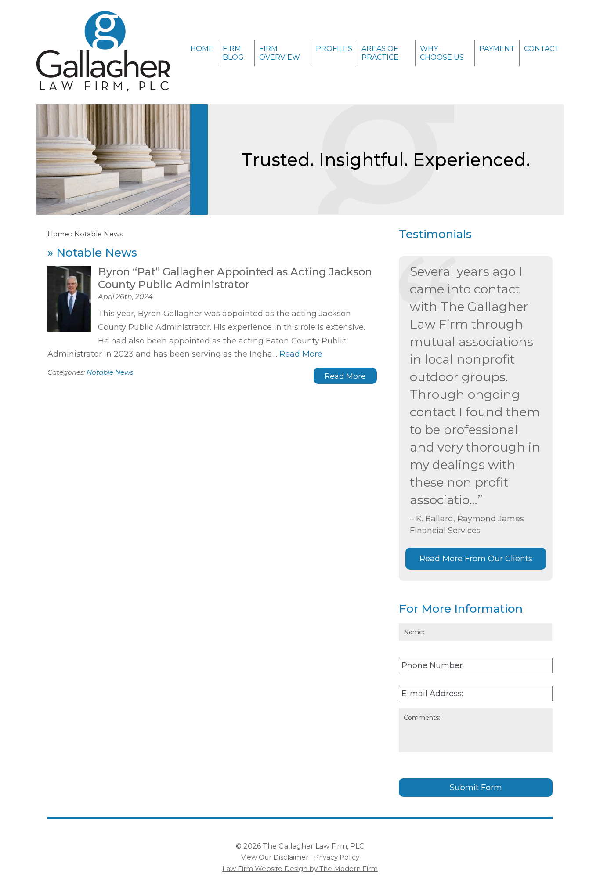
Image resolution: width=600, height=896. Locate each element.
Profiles (334, 48)
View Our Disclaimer (274, 857)
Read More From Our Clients (475, 559)
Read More (300, 354)
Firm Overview (279, 52)
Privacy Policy (336, 857)
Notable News (110, 372)
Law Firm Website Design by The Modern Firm (300, 868)
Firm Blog (233, 52)
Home (201, 48)
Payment (497, 48)
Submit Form (476, 787)
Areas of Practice (379, 52)
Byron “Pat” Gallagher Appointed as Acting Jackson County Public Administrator (235, 278)
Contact (541, 48)
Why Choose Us (442, 52)
